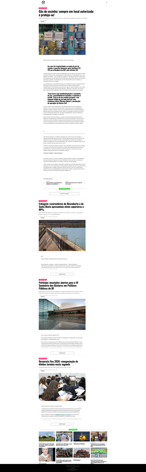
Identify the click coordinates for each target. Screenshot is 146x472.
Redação (42, 21)
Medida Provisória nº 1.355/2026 (62, 414)
